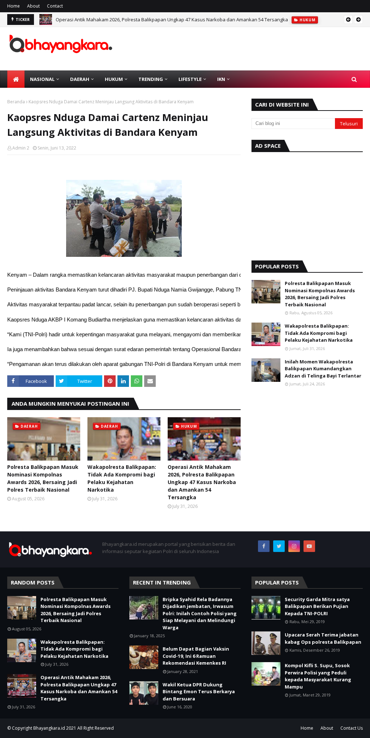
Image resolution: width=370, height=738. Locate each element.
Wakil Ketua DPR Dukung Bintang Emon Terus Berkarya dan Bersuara (199, 691)
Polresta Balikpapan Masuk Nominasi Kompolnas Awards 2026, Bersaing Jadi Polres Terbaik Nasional (42, 478)
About (33, 6)
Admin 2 (20, 148)
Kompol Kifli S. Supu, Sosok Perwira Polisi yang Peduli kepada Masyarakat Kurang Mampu (318, 676)
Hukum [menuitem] (114, 79)
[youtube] (309, 546)
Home (13, 6)
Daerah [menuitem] (79, 79)
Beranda (16, 102)
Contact (55, 6)
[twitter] (279, 546)
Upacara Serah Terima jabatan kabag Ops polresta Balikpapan (323, 638)
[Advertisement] (307, 204)
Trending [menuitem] (150, 79)
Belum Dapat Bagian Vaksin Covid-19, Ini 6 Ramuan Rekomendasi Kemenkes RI (196, 656)
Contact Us (351, 728)
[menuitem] (16, 79)
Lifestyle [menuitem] (190, 79)
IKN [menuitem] (221, 79)
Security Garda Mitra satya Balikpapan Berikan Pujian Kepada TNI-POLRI (317, 606)
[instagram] (294, 546)
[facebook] (264, 546)
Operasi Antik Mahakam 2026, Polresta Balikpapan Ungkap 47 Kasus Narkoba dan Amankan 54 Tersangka (172, 19)
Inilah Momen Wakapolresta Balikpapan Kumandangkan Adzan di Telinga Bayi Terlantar (323, 368)
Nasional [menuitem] (42, 79)
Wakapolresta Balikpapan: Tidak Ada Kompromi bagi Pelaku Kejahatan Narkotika (121, 478)
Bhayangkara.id (49, 728)
